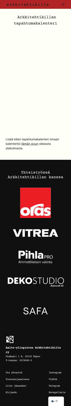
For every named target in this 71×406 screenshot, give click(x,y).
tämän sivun (29, 143)
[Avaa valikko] (63, 4)
